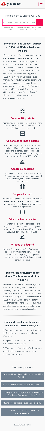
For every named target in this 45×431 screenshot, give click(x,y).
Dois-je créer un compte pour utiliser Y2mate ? (22, 385)
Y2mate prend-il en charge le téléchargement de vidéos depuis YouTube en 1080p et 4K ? (22, 393)
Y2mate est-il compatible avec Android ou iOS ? (22, 403)
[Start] (39, 22)
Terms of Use (34, 30)
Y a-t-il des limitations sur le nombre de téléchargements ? (22, 411)
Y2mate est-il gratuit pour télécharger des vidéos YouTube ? (22, 375)
